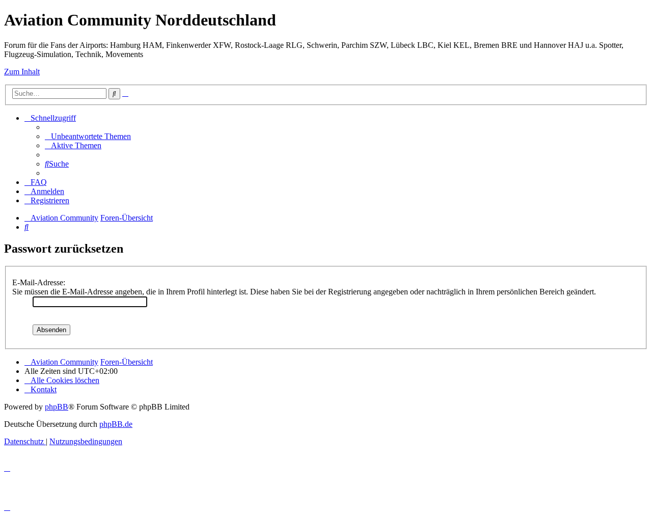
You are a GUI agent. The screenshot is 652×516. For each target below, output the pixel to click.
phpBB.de (115, 424)
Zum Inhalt (22, 71)
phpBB (56, 406)
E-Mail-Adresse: (38, 282)
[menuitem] (88, 136)
